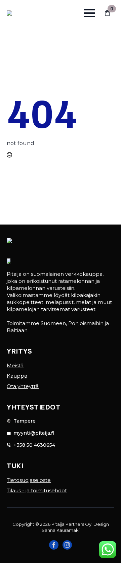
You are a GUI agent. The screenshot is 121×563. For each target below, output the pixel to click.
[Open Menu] (89, 13)
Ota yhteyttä (23, 386)
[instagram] (67, 545)
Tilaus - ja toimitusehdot (37, 490)
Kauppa (17, 376)
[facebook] (53, 545)
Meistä (15, 365)
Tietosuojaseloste (29, 480)
